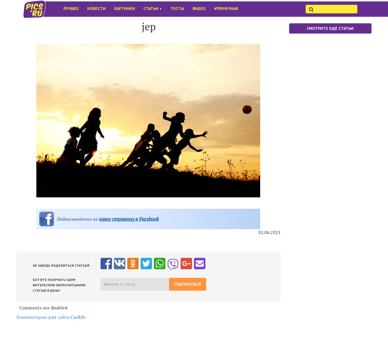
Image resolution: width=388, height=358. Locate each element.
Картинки (124, 8)
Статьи (152, 8)
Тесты (177, 8)
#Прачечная (226, 8)
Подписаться (187, 284)
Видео (199, 8)
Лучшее (71, 8)
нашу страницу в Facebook (129, 219)
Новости (96, 8)
